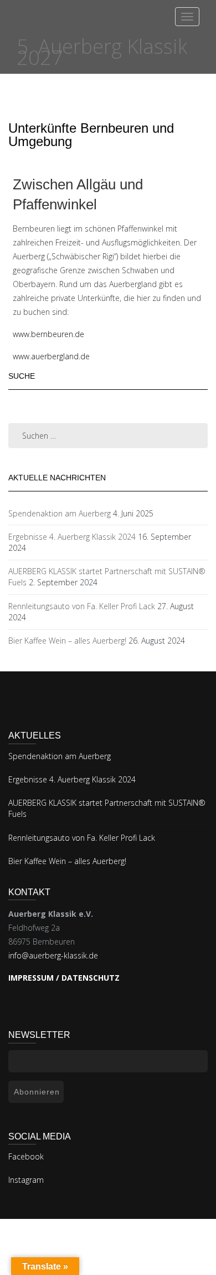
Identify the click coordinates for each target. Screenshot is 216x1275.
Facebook (26, 1156)
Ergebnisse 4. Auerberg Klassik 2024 (72, 536)
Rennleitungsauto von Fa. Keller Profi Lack (81, 606)
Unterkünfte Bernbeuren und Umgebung (91, 135)
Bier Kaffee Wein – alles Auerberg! (67, 640)
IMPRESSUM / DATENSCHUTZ (64, 977)
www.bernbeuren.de (48, 334)
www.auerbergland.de (51, 356)
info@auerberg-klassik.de (53, 955)
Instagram (26, 1179)
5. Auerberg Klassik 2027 (102, 52)
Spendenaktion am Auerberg (59, 513)
